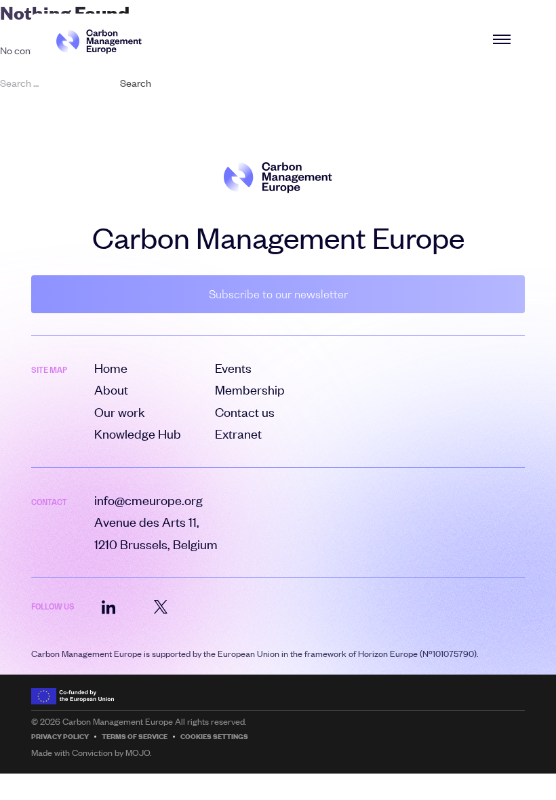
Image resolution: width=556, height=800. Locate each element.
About (111, 389)
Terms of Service (134, 736)
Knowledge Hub (137, 433)
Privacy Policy (60, 736)
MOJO (137, 752)
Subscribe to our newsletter (278, 294)
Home (110, 367)
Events (233, 367)
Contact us (245, 411)
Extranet (238, 433)
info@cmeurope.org (148, 500)
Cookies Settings (214, 736)
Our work (119, 411)
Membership (250, 389)
